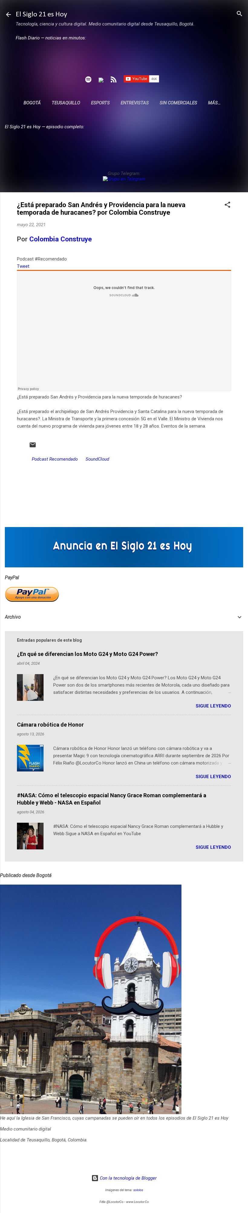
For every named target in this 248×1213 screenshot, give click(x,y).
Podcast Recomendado (55, 459)
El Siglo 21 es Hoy (41, 14)
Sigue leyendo (213, 706)
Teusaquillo (66, 103)
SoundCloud (97, 459)
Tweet (23, 266)
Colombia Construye (60, 239)
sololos (138, 1190)
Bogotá (32, 103)
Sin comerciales (178, 103)
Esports (100, 103)
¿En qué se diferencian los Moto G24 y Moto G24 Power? (87, 654)
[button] (227, 205)
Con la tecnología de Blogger (128, 1178)
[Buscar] (239, 14)
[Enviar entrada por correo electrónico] (32, 447)
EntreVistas (135, 103)
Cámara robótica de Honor (50, 724)
